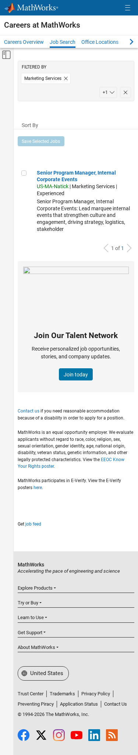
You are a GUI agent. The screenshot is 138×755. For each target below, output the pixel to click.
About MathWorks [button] (36, 647)
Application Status (79, 704)
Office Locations (99, 42)
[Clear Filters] (125, 92)
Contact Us (115, 704)
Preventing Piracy (36, 704)
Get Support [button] (30, 632)
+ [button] (105, 92)
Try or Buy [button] (28, 602)
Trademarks (62, 693)
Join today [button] (76, 375)
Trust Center (30, 693)
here (37, 487)
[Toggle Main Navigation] (128, 8)
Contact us (28, 411)
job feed (33, 524)
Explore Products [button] (35, 588)
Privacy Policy (95, 693)
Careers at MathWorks (42, 25)
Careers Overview (24, 42)
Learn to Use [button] (31, 617)
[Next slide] (125, 41)
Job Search (62, 42)
